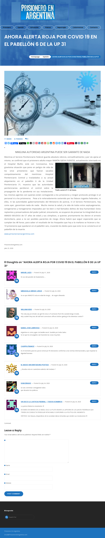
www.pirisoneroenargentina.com (19, 234)
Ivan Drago (26, 383)
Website (8, 483)
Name (8, 465)
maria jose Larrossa (30, 328)
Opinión (46, 57)
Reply (94, 272)
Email (7, 474)
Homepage (35, 57)
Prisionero (19, 139)
